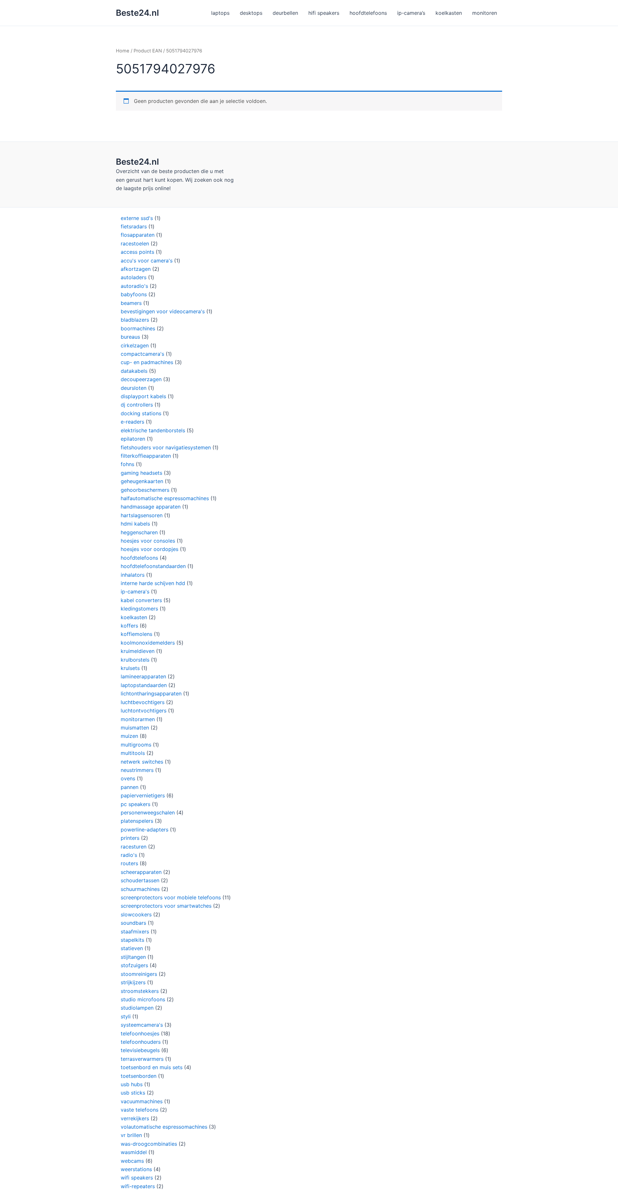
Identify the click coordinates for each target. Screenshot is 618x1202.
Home (122, 51)
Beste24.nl (137, 13)
